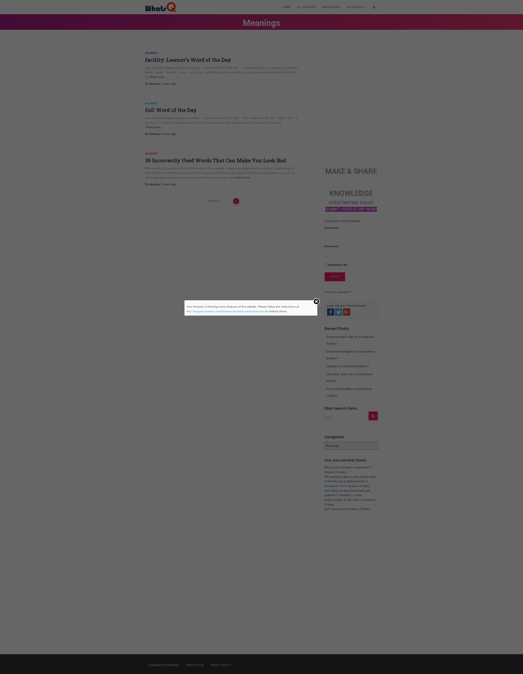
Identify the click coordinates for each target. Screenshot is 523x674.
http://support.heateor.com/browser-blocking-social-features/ (225, 311)
